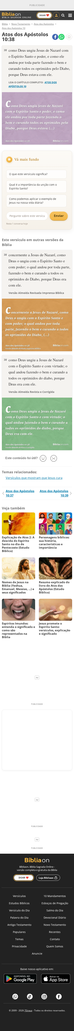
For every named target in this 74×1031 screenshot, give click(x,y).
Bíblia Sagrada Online (16, 17)
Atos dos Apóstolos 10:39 (54, 493)
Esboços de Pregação (55, 903)
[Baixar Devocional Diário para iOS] (55, 979)
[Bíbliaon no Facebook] (59, 996)
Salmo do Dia (54, 910)
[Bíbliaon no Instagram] (44, 996)
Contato (55, 939)
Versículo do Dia (19, 910)
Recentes (55, 932)
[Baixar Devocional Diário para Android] (20, 979)
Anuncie (37, 953)
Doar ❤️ (24, 877)
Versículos (19, 896)
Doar (44, 15)
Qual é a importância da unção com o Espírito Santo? (33, 186)
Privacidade (19, 946)
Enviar (59, 216)
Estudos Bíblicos (19, 903)
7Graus (28, 1010)
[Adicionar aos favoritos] (69, 37)
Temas (19, 939)
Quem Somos (54, 946)
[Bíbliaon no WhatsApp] (15, 996)
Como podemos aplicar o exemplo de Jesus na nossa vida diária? (32, 200)
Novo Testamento (55, 925)
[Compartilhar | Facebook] (55, 37)
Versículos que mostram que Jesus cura (34, 478)
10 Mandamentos (55, 896)
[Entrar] (56, 15)
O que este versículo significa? (28, 174)
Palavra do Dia (19, 917)
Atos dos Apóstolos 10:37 (20, 493)
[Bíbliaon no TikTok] (30, 996)
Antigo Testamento (19, 925)
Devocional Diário (55, 917)
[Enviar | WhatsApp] (61, 37)
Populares (19, 932)
